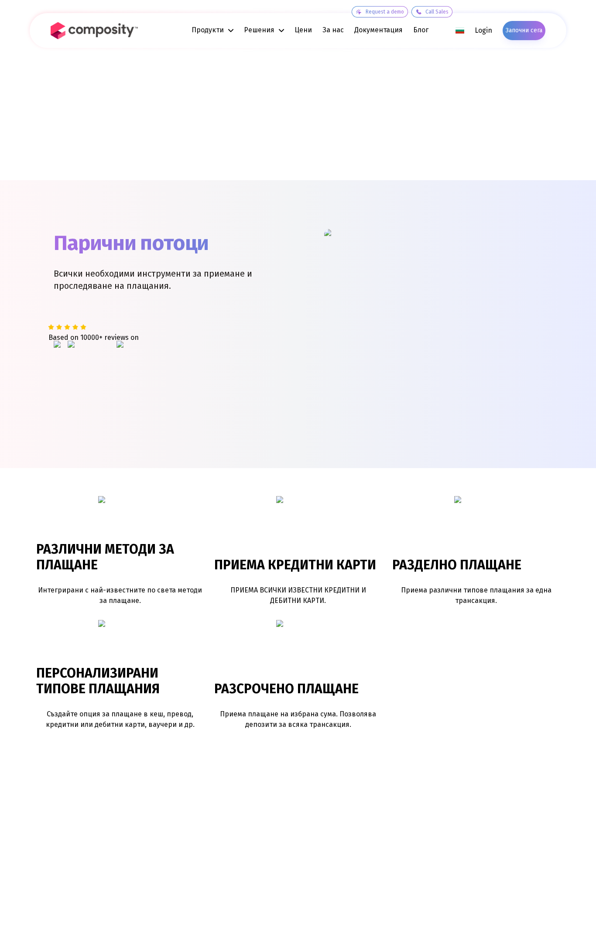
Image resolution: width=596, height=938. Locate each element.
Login (483, 30)
